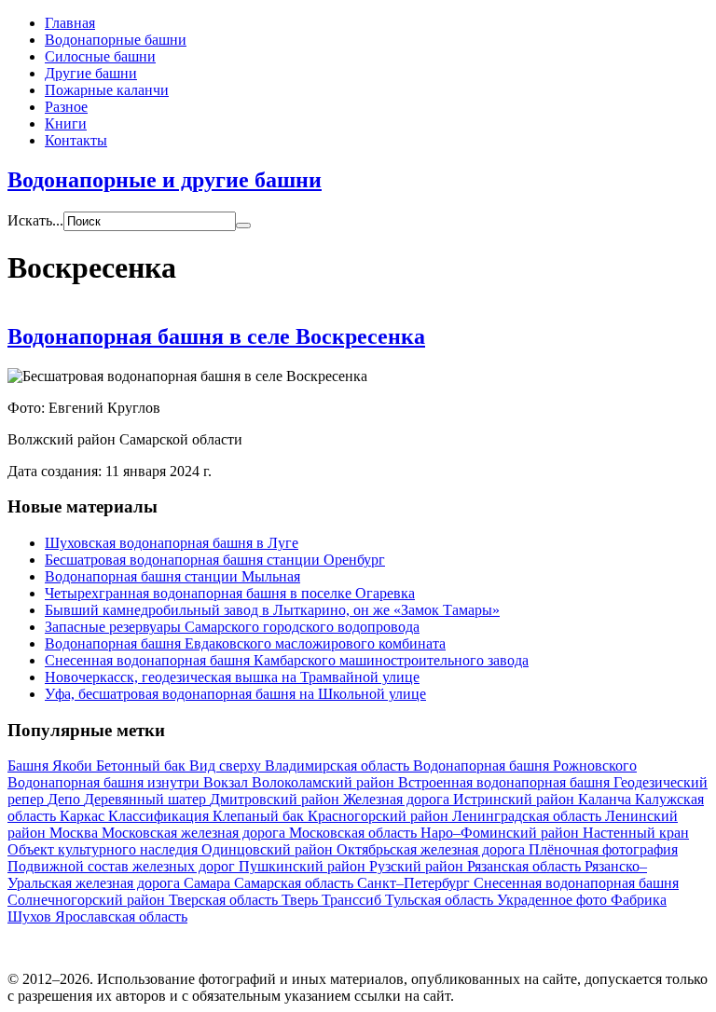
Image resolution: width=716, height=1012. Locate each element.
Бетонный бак (142, 765)
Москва (75, 833)
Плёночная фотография (603, 849)
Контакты (76, 140)
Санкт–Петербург (415, 883)
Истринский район (515, 799)
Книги (66, 123)
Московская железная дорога (195, 833)
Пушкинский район (304, 866)
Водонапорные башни (115, 40)
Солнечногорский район (88, 900)
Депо (66, 799)
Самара (209, 883)
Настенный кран (636, 833)
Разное (66, 107)
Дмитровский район (276, 799)
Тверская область (225, 900)
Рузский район (418, 866)
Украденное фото (554, 900)
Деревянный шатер (147, 799)
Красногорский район (380, 816)
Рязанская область (526, 866)
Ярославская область (121, 916)
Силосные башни (100, 56)
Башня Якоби (51, 765)
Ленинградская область (528, 816)
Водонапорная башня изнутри (105, 782)
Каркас (84, 816)
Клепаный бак (260, 816)
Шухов (31, 916)
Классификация (160, 816)
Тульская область (441, 900)
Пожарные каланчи (107, 90)
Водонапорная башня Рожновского (525, 765)
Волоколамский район (325, 782)
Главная (70, 23)
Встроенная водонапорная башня (505, 782)
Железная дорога (398, 799)
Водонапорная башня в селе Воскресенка (216, 336)
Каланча (606, 799)
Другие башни (91, 73)
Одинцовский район (269, 849)
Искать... (35, 220)
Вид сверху (227, 765)
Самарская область (295, 883)
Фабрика (639, 900)
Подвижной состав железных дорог (123, 866)
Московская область (354, 833)
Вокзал (227, 782)
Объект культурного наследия (104, 849)
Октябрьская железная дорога (433, 849)
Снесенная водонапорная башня (576, 883)
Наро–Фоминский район (501, 833)
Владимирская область (339, 765)
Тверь (302, 900)
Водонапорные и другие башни (164, 180)
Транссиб (353, 900)
